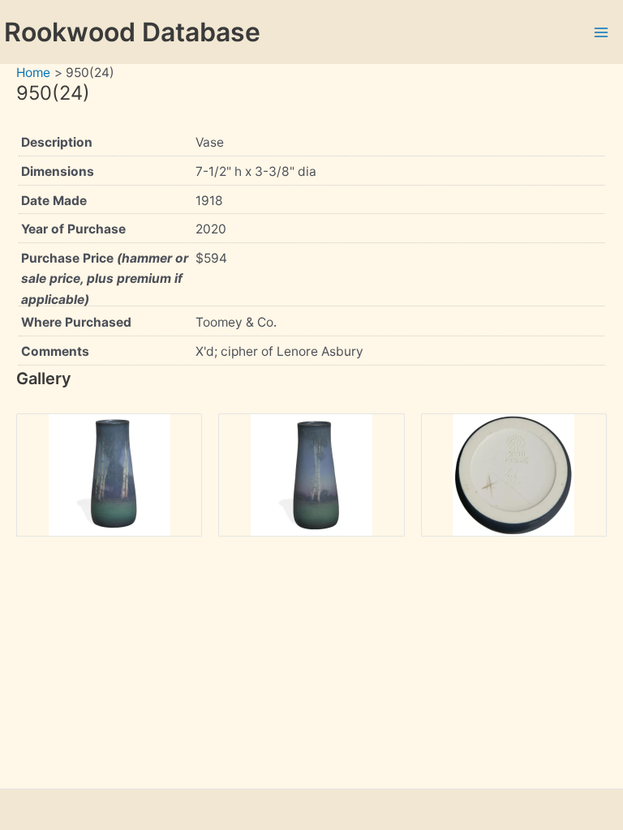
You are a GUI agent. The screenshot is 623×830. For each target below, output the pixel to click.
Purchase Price (104, 278)
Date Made (54, 200)
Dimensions (57, 171)
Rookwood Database (132, 32)
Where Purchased (76, 322)
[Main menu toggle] (601, 32)
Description (56, 142)
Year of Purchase (73, 229)
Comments (55, 351)
